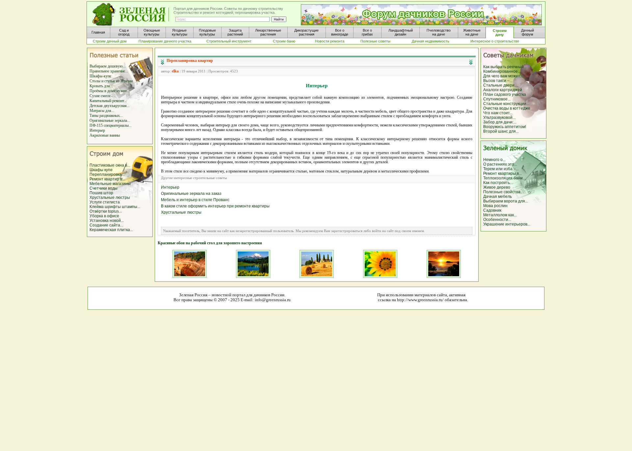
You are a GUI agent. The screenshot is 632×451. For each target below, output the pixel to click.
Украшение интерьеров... (506, 224)
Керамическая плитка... (111, 229)
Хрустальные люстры (110, 197)
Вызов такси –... (498, 80)
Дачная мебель (497, 196)
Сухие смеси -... (103, 95)
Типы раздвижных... (106, 115)
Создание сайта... (106, 225)
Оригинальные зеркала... (110, 120)
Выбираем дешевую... (108, 66)
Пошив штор (101, 193)
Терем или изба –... (501, 169)
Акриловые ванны (105, 135)
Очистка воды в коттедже (506, 108)
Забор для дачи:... (499, 122)
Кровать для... (101, 86)
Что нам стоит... (498, 113)
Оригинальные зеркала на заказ (191, 193)
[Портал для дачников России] (131, 15)
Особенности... (497, 219)
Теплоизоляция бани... (504, 178)
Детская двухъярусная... (110, 105)
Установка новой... (107, 220)
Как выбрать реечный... (505, 67)
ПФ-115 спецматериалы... (111, 125)
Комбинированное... (502, 71)
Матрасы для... (102, 110)
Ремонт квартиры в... (502, 173)
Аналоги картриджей (502, 90)
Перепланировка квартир (190, 60)
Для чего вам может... (503, 76)
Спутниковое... (497, 99)
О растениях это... (500, 164)
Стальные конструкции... (506, 103)
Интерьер (97, 130)
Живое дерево (496, 187)
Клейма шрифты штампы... (115, 206)
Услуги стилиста (105, 202)
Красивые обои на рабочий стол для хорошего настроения (210, 243)
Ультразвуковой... (499, 117)
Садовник (492, 210)
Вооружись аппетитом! (504, 126)
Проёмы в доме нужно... (110, 91)
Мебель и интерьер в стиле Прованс (195, 200)
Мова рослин (495, 205)
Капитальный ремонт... (108, 100)
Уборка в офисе (104, 216)
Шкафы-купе (100, 76)
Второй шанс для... (501, 131)
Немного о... (494, 159)
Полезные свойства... (503, 192)
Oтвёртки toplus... (106, 211)
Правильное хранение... (109, 71)
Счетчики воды (104, 188)
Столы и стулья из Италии (111, 81)
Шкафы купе (101, 170)
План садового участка (504, 94)
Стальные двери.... (500, 85)
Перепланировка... (107, 174)
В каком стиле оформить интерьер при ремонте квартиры (215, 206)
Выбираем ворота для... (505, 201)
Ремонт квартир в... (107, 179)
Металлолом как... (500, 215)
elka (175, 71)
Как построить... (498, 182)
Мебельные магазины (110, 183)
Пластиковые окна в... (110, 165)
